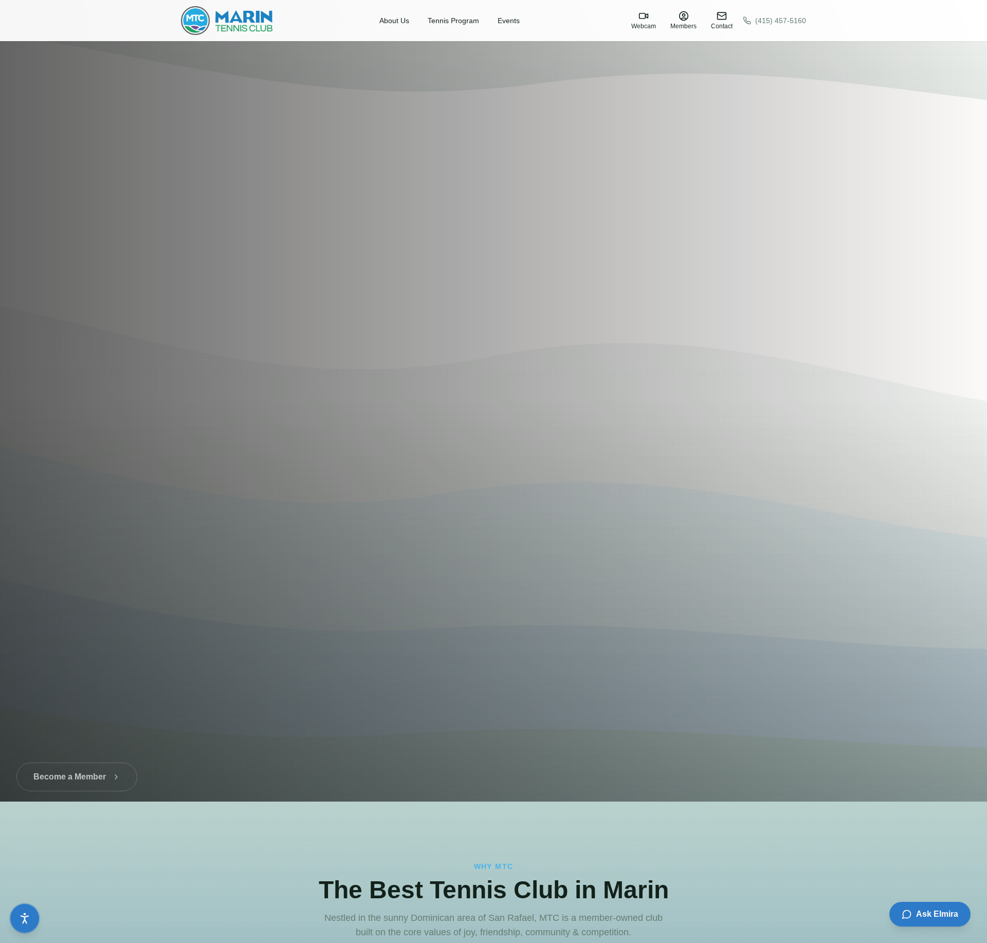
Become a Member (69, 766)
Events (509, 20)
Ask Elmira (937, 914)
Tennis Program (453, 20)
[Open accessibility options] (24, 918)
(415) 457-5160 (780, 20)
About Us (394, 20)
